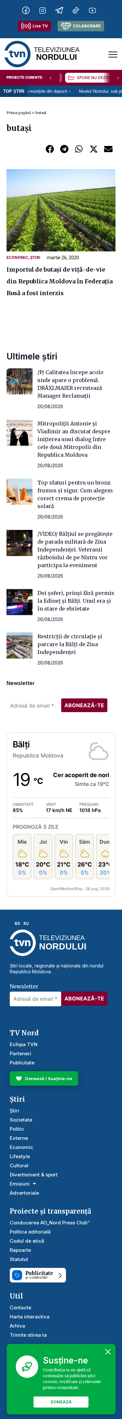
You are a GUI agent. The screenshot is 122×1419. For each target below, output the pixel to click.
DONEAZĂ (61, 1401)
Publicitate (22, 1063)
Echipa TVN (23, 1044)
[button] (49, 148)
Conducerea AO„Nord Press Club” (49, 1223)
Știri (35, 257)
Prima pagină (19, 112)
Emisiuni (20, 1184)
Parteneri (20, 1053)
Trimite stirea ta (28, 1335)
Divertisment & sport (34, 1175)
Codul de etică (27, 1241)
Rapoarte (20, 1250)
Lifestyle (20, 1156)
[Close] (108, 1352)
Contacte (20, 1307)
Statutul (19, 1259)
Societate (21, 1120)
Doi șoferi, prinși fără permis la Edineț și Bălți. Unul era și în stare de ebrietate (75, 601)
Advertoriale (24, 1193)
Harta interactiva (29, 1317)
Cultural (19, 1165)
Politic (17, 1129)
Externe (19, 1138)
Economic (17, 257)
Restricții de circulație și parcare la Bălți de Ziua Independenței (69, 644)
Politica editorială (30, 1232)
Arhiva (17, 1326)
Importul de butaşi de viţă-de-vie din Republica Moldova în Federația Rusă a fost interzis (60, 281)
